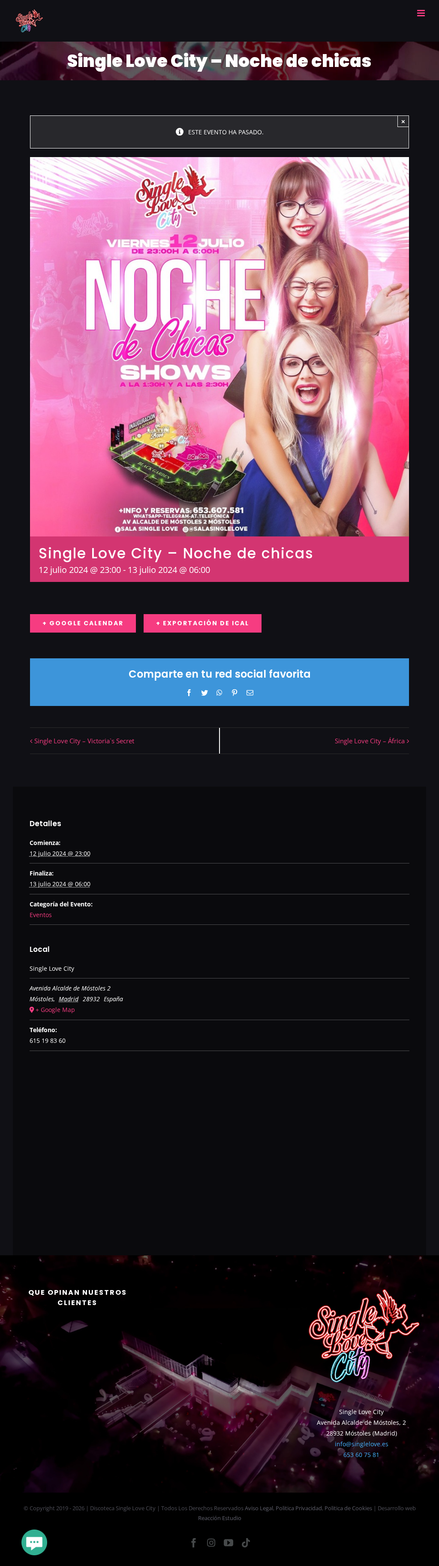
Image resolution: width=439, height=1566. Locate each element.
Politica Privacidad (299, 1508)
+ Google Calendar (82, 623)
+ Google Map (55, 1010)
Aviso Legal (259, 1508)
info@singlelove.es (361, 1444)
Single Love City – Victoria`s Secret (84, 740)
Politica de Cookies (348, 1508)
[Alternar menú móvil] (421, 13)
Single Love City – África (370, 740)
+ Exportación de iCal (202, 623)
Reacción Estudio (219, 1518)
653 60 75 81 (361, 1455)
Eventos (41, 915)
